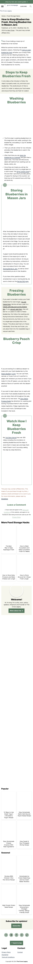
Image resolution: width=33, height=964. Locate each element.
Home (3, 16)
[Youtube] (11, 935)
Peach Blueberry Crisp (8, 373)
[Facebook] (6, 935)
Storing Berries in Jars (10, 268)
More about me (15, 611)
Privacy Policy (16, 517)
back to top (16, 943)
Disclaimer (4, 499)
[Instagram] (22, 935)
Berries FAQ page (22, 281)
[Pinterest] (16, 935)
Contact (20, 952)
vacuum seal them (16, 309)
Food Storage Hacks (13, 16)
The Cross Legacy (6, 11)
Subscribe (16, 926)
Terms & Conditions (8, 957)
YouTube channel (10, 437)
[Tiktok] (27, 935)
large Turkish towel (23, 171)
